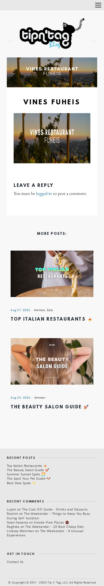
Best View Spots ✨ (21, 483)
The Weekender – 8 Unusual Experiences (45, 533)
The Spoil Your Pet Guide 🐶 (29, 478)
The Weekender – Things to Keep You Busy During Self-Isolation (48, 515)
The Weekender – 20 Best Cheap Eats (54, 526)
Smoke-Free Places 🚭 (51, 522)
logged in (44, 193)
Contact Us (15, 561)
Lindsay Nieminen (20, 531)
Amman (39, 310)
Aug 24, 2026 (21, 397)
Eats (50, 310)
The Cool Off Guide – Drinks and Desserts (55, 509)
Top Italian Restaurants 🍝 (52, 319)
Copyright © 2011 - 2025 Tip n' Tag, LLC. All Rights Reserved (54, 582)
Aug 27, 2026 (20, 310)
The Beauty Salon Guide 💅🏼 (50, 407)
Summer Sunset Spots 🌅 (26, 474)
